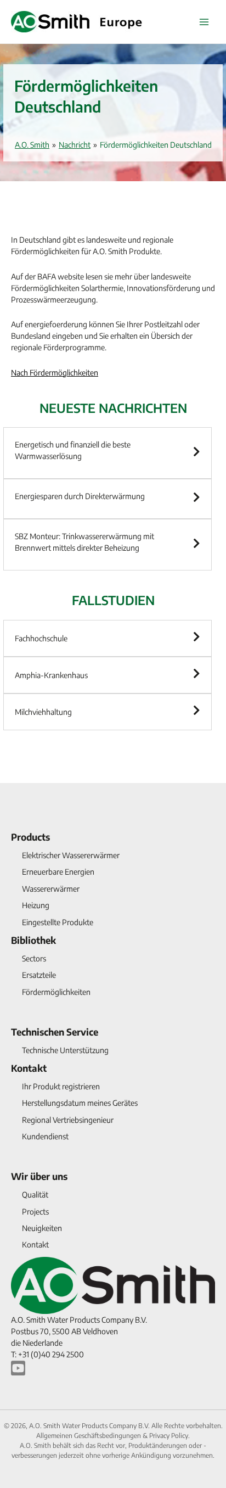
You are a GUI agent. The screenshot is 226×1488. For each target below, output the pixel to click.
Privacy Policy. (169, 1435)
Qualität (35, 1194)
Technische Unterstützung (65, 1050)
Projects (35, 1211)
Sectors (34, 958)
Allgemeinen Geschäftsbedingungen (89, 1435)
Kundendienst (45, 1136)
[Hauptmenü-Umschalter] (204, 21)
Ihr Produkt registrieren (61, 1086)
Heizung (35, 905)
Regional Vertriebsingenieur (68, 1120)
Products (30, 837)
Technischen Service (54, 1032)
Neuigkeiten (42, 1228)
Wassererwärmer (51, 888)
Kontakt (29, 1068)
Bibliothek (33, 940)
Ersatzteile (39, 975)
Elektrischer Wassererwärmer (71, 855)
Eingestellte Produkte (57, 922)
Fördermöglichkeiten (56, 992)
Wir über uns (39, 1176)
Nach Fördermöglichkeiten (54, 372)
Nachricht (75, 144)
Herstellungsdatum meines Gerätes (80, 1102)
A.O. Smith (32, 144)
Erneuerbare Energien (58, 871)
